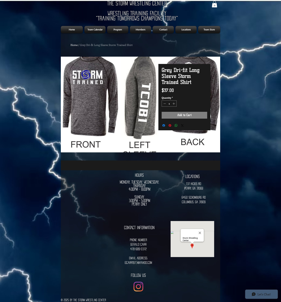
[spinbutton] (169, 104)
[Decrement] (164, 104)
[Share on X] (182, 125)
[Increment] (174, 104)
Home (74, 45)
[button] (214, 4)
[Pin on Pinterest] (170, 125)
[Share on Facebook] (164, 125)
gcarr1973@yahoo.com (138, 262)
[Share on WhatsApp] (176, 125)
